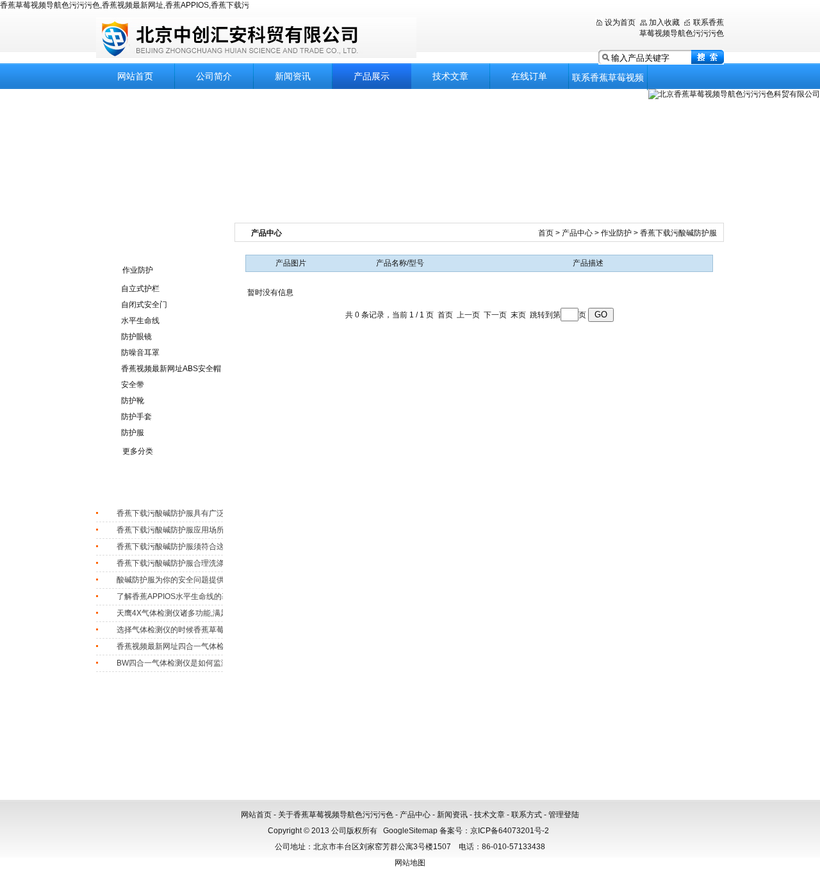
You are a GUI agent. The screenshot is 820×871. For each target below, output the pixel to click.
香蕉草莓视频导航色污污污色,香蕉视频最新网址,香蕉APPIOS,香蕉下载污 (124, 5)
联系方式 (526, 814)
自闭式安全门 (144, 304)
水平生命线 (140, 320)
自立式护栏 (140, 288)
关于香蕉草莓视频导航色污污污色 (335, 814)
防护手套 (136, 416)
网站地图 (410, 862)
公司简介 (214, 76)
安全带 (132, 384)
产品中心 (578, 232)
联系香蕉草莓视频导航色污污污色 (608, 81)
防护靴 (132, 400)
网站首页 (135, 76)
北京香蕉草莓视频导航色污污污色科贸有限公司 (256, 38)
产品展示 (372, 76)
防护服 (132, 432)
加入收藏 (664, 22)
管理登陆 (563, 814)
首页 (546, 232)
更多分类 (137, 451)
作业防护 (137, 270)
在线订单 (529, 76)
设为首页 (620, 22)
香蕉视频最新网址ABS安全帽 (171, 368)
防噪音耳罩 (140, 352)
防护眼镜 (136, 336)
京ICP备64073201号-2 (509, 830)
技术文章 (450, 76)
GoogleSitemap (410, 830)
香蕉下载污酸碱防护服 (678, 232)
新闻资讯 (293, 76)
